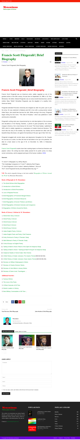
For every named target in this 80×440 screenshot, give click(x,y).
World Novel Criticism (9, 225)
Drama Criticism (18, 46)
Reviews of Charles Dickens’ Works (13, 265)
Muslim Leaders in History (11, 288)
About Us (55, 438)
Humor (48, 42)
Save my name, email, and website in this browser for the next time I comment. (21, 389)
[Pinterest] (19, 301)
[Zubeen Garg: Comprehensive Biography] (26, 340)
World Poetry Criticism (10, 219)
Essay (23, 39)
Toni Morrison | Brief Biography (10, 311)
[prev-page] (3, 353)
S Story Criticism (41, 46)
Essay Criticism (29, 46)
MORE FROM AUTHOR (20, 331)
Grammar (37, 39)
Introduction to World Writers (11, 186)
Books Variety (57, 62)
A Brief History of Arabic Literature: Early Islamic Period (19, 259)
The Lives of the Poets (9, 282)
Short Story (6, 42)
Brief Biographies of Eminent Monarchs (14, 199)
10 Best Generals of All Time (11, 285)
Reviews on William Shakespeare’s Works (15, 262)
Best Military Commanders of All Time (14, 291)
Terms (42, 42)
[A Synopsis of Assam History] (58, 59)
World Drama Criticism (10, 222)
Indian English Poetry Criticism (12, 231)
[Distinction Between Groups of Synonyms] (58, 76)
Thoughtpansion (55, 39)
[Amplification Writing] (32, 421)
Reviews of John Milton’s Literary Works (15, 268)
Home (3, 50)
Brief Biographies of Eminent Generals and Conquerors (19, 205)
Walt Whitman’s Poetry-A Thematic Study (15, 240)
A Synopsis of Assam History (69, 57)
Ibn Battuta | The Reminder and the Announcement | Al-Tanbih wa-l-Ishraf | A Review (70, 93)
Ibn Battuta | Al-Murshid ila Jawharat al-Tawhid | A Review (69, 110)
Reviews (61, 46)
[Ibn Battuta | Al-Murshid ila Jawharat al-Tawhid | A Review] (58, 110)
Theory (37, 42)
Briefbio (17, 39)
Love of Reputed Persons (10, 192)
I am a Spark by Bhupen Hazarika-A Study (68, 125)
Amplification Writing (41, 419)
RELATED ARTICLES (8, 331)
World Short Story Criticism (11, 215)
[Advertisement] (40, 25)
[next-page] (5, 353)
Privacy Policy (67, 438)
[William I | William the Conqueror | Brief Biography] (44, 340)
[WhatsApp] (23, 301)
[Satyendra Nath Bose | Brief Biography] (9, 340)
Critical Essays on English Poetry (13, 243)
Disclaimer (73, 438)
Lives (11, 39)
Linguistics (45, 39)
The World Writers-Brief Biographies (14, 183)
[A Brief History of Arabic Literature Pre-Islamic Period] (30, 413)
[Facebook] (12, 301)
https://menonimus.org (17, 321)
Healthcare (15, 42)
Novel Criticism (7, 46)
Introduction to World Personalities (13, 189)
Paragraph (30, 39)
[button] (76, 39)
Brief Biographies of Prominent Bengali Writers (17, 195)
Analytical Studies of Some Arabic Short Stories (17, 253)
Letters (54, 42)
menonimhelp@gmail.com (13, 421)
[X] (16, 301)
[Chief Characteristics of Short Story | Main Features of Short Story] (32, 428)
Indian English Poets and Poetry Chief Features (17, 234)
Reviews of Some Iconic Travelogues (14, 271)
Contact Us (61, 438)
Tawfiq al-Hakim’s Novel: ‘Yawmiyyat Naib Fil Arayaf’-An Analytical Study (24, 249)
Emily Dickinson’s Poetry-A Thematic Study (16, 237)
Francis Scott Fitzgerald (9, 148)
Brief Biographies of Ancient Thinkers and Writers (17, 202)
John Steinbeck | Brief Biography (43, 311)
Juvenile (23, 42)
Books (4, 39)
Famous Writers (8, 279)
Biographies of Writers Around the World (15, 208)
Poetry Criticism (52, 46)
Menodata (61, 42)
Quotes (68, 42)
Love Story (65, 39)
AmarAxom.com (22, 438)
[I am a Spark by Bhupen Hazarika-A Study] (58, 126)
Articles (30, 42)
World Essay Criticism (9, 228)
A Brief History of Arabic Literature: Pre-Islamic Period (19, 256)
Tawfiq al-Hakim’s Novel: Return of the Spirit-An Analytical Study (22, 246)
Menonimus (5, 61)
